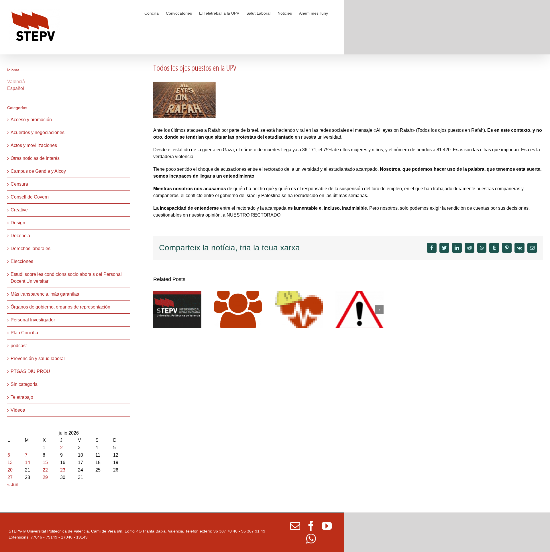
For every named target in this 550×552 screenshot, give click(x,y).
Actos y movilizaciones (34, 145)
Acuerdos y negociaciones (37, 132)
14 (27, 462)
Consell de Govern (30, 197)
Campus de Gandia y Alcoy (38, 171)
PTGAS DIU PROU (30, 371)
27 (10, 477)
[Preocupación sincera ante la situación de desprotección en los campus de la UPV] (359, 309)
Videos (18, 410)
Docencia (20, 235)
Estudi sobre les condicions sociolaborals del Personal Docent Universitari (66, 278)
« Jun (12, 484)
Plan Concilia (24, 332)
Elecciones (22, 261)
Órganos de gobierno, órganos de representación (60, 307)
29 (45, 477)
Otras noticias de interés (35, 158)
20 (10, 469)
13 (10, 462)
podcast (19, 345)
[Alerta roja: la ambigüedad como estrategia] (299, 309)
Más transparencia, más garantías (45, 294)
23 (62, 469)
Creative (19, 209)
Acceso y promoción (31, 119)
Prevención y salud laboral (38, 358)
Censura (19, 184)
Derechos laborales (30, 248)
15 (45, 462)
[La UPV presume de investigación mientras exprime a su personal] (177, 309)
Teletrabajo (22, 397)
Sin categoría (24, 384)
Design (18, 222)
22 (45, 469)
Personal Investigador (33, 319)
